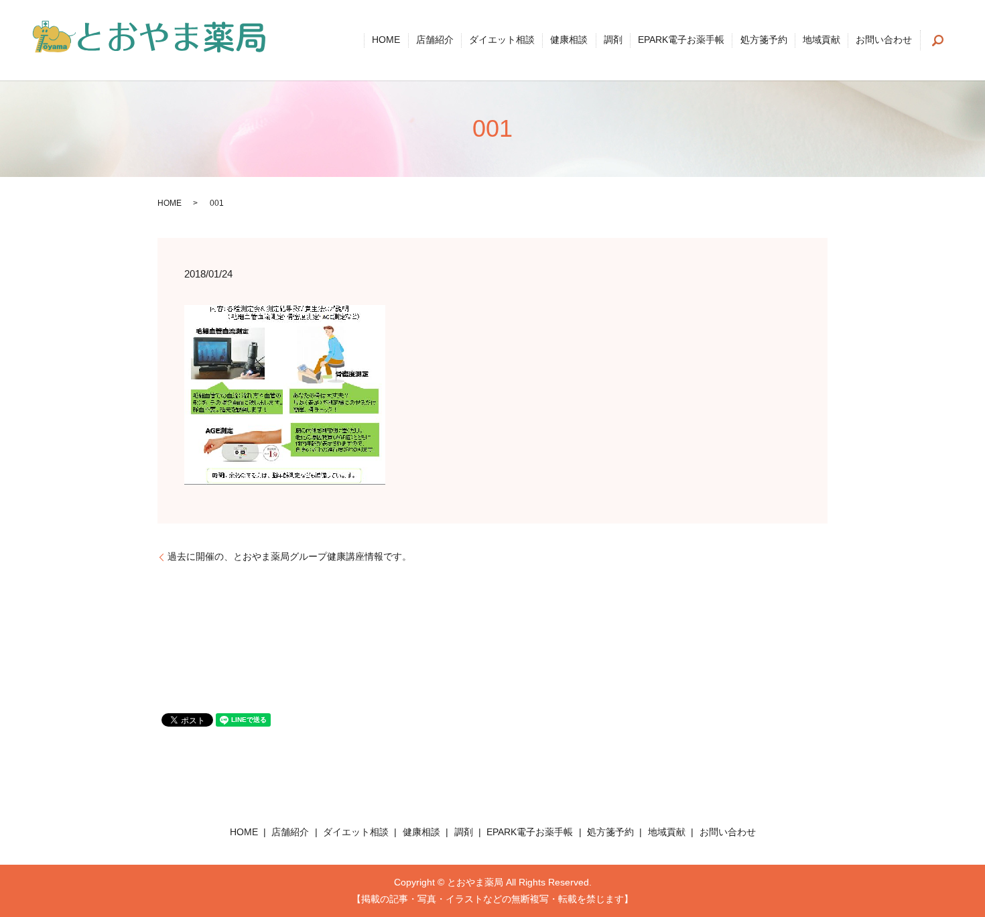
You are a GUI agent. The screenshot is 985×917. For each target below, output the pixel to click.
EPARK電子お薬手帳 (681, 40)
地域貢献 (821, 40)
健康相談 (569, 40)
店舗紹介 (435, 40)
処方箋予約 (763, 40)
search (938, 40)
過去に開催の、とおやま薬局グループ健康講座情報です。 (289, 556)
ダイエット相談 (502, 40)
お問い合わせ (884, 40)
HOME (386, 40)
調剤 (613, 40)
